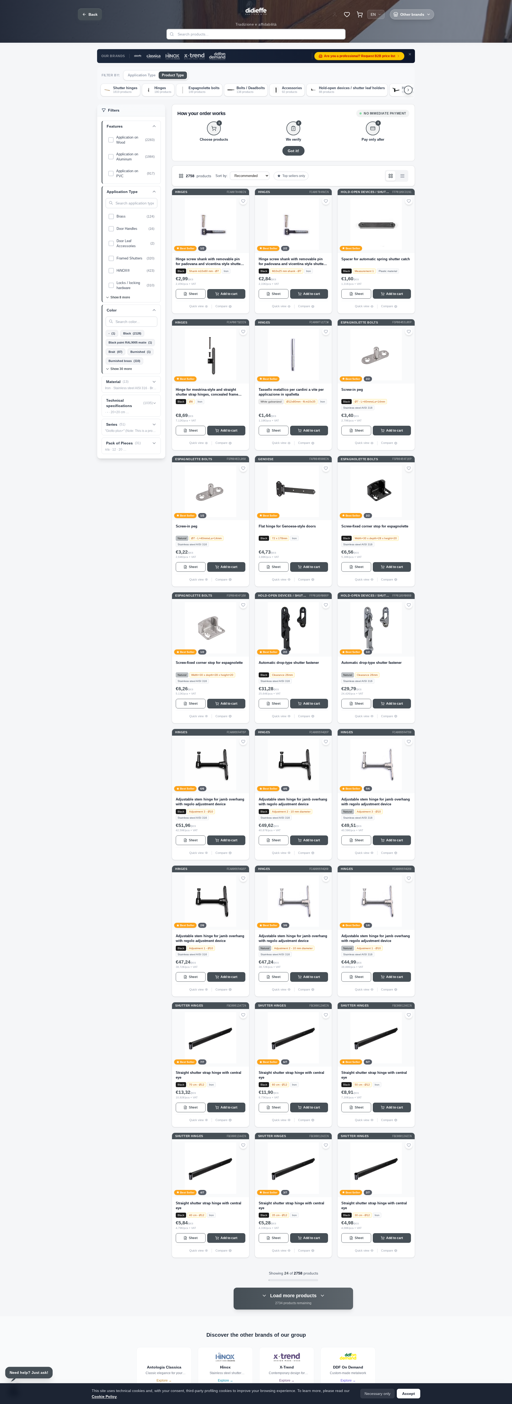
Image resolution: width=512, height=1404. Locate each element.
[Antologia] (153, 56)
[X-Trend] (194, 56)
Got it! (293, 151)
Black (132, 333)
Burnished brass (124, 360)
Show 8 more (120, 297)
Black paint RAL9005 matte (130, 342)
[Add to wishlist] (243, 201)
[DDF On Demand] (217, 56)
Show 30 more (121, 369)
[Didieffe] (138, 56)
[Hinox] (173, 56)
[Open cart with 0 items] (359, 14)
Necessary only (377, 1393)
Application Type (141, 75)
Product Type (173, 75)
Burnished (140, 351)
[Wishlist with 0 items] (347, 14)
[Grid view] (390, 176)
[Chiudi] (410, 54)
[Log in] (334, 14)
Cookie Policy (104, 1396)
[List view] (402, 176)
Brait (115, 351)
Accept (408, 1393)
